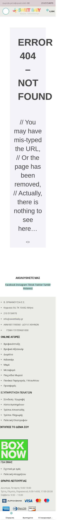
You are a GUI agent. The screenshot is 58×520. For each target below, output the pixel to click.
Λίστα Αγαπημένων (14, 404)
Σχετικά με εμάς (12, 468)
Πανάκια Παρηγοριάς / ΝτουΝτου (21, 380)
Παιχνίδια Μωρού (13, 375)
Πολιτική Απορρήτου (15, 474)
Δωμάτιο (8, 354)
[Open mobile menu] (6, 11)
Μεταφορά (9, 370)
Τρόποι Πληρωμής (13, 415)
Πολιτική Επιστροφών (15, 420)
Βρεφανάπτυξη (12, 343)
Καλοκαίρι (9, 359)
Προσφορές (10, 385)
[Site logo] (26, 11)
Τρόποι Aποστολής (14, 409)
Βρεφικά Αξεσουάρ (14, 349)
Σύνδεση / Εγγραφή (14, 399)
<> (28, 242)
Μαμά (7, 364)
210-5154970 (47, 3)
